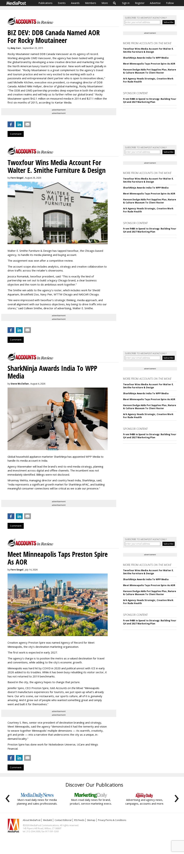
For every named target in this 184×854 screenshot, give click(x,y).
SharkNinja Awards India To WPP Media (145, 57)
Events (62, 3)
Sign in (126, 3)
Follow (170, 3)
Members (90, 3)
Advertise (155, 3)
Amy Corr (16, 48)
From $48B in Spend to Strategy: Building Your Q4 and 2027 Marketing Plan (149, 100)
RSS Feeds (79, 820)
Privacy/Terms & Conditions (112, 820)
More (105, 3)
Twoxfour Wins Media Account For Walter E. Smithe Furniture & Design (148, 50)
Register (139, 3)
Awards (75, 3)
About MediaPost (31, 820)
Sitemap (91, 820)
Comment (15, 133)
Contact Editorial (63, 820)
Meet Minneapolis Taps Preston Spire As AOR (149, 63)
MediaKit (47, 820)
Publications (45, 3)
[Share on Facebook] (11, 124)
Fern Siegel (17, 177)
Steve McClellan (20, 383)
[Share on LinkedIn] (19, 124)
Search (115, 3)
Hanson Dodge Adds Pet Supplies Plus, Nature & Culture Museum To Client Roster (149, 71)
